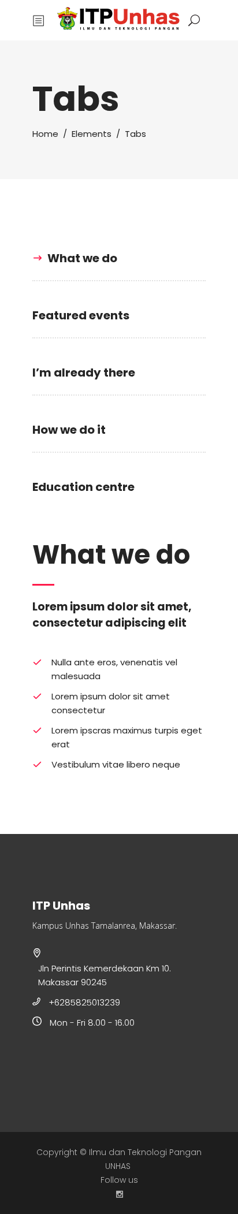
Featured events (80, 315)
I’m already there (83, 372)
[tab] (119, 258)
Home (45, 134)
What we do (82, 258)
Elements (91, 134)
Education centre (83, 486)
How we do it (69, 429)
